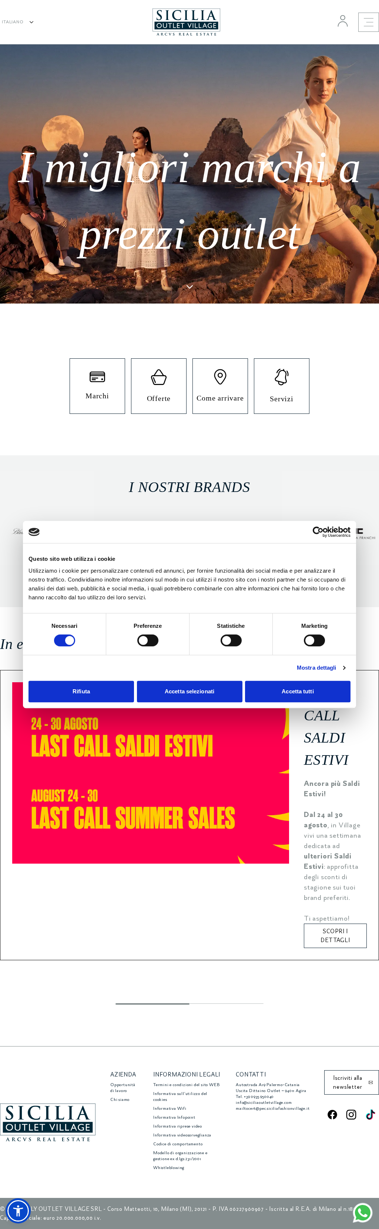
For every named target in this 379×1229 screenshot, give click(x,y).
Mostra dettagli (316, 667)
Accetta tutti (297, 691)
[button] (18, 1211)
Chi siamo (120, 1099)
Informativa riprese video (177, 1126)
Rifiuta (81, 691)
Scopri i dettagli (335, 936)
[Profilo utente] (343, 21)
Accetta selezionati (189, 691)
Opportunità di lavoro (122, 1088)
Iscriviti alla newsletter (347, 1082)
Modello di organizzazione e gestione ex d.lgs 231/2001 (180, 1156)
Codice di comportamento (177, 1144)
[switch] (147, 640)
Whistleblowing (168, 1168)
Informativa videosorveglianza (182, 1135)
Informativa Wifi (170, 1108)
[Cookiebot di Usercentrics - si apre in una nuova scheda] (318, 532)
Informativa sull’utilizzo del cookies (180, 1096)
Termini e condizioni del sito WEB (186, 1085)
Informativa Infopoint (174, 1117)
